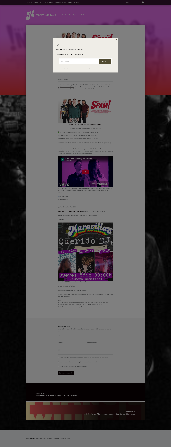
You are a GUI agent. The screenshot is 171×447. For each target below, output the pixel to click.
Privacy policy (64, 68)
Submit (105, 61)
